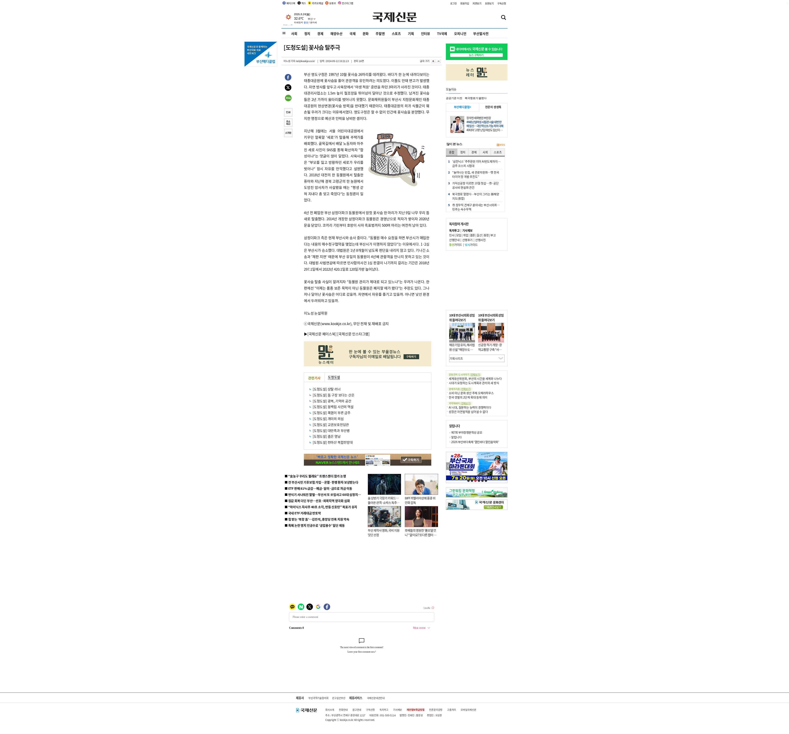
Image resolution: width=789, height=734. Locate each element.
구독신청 (501, 3)
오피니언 (460, 33)
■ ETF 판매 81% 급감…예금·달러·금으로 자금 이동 (318, 488)
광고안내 (356, 709)
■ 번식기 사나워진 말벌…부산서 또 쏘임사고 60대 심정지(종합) (325, 494)
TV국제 (442, 33)
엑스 (303, 3)
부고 (493, 235)
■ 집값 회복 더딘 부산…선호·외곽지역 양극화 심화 (317, 501)
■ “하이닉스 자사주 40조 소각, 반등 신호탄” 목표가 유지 (321, 507)
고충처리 (451, 709)
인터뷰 (425, 33)
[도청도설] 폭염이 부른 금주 (332, 412)
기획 (411, 33)
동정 (486, 235)
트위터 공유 (288, 88)
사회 (294, 33)
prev (448, 466)
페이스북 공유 (288, 77)
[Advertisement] (477, 280)
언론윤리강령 (435, 709)
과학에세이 (460, 403)
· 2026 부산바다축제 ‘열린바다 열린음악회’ (474, 442)
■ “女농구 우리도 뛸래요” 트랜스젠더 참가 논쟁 (315, 476)
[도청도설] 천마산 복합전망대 (333, 442)
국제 (353, 33)
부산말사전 (480, 33)
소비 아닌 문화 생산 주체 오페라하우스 (471, 393)
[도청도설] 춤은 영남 (327, 436)
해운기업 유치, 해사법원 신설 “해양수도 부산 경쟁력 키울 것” (462, 349)
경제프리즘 (460, 389)
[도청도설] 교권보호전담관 (331, 424)
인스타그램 (347, 3)
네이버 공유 (288, 98)
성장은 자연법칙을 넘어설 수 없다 (468, 412)
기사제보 (397, 709)
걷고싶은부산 (338, 698)
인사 (451, 235)
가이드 (455, 244)
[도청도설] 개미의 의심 (328, 418)
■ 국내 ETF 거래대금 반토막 (303, 513)
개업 (465, 235)
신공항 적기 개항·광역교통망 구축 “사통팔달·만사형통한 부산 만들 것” (491, 352)
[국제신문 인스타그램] (353, 333)
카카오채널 (317, 3)
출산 (479, 235)
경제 (320, 33)
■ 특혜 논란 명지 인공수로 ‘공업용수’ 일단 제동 (315, 525)
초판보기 (489, 3)
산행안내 (454, 240)
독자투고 (384, 709)
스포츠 (396, 33)
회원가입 (464, 3)
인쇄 (288, 112)
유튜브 (332, 3)
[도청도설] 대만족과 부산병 (331, 430)
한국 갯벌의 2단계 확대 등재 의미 (468, 397)
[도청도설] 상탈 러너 (327, 389)
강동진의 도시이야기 (464, 374)
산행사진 (480, 240)
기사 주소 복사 (288, 123)
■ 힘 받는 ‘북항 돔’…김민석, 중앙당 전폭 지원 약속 (317, 519)
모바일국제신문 (468, 709)
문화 (366, 33)
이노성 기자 (289, 61)
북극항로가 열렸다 (475, 98)
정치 (307, 33)
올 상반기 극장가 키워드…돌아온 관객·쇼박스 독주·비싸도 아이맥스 (383, 502)
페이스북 (290, 3)
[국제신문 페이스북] (322, 333)
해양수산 (336, 33)
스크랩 (288, 133)
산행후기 (467, 240)
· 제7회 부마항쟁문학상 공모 (465, 432)
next (505, 466)
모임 (458, 235)
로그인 (453, 3)
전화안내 (343, 709)
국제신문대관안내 (376, 698)
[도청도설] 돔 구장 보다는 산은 (333, 394)
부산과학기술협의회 (318, 698)
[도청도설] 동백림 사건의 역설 (333, 406)
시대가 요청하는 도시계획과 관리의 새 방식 (474, 383)
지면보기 (477, 3)
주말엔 (380, 33)
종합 (451, 152)
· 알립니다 (455, 437)
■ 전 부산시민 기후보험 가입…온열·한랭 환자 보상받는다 (321, 482)
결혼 (472, 235)
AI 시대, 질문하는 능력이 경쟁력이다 (470, 407)
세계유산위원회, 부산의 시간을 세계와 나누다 (475, 378)
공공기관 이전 (454, 98)
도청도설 (334, 377)
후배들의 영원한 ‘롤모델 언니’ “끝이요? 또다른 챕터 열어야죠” (420, 535)
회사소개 (329, 709)
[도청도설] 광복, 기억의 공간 (332, 400)
